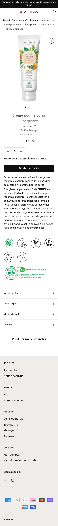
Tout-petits (11, 424)
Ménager (9, 430)
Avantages (10, 303)
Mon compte (11, 454)
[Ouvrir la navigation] (4, 11)
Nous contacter (14, 400)
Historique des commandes (21, 460)
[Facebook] (5, 480)
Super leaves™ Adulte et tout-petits (32, 20)
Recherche (10, 370)
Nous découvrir (13, 376)
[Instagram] (12, 480)
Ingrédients (11, 293)
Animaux (9, 436)
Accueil (6, 20)
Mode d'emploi (12, 314)
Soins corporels (13, 418)
